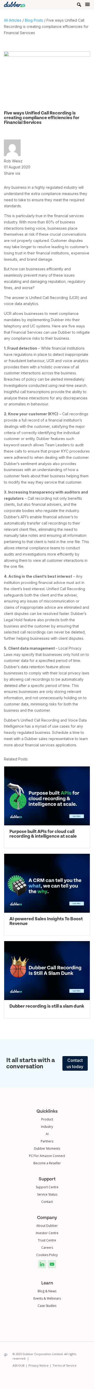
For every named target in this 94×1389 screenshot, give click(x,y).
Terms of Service (64, 1365)
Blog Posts (34, 20)
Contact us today (75, 1063)
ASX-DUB (20, 1365)
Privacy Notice (39, 1365)
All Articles (12, 20)
